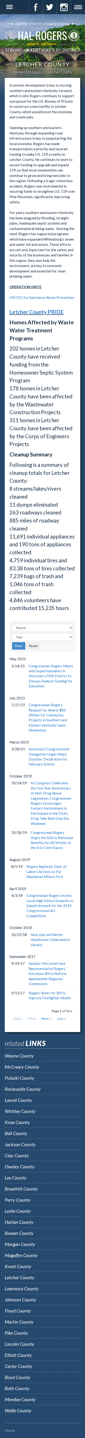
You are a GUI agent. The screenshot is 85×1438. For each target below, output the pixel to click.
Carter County (18, 1366)
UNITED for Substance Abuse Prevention (41, 297)
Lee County (15, 1177)
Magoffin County (21, 1255)
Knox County (17, 1122)
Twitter (49, 7)
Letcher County (59, 72)
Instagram (64, 7)
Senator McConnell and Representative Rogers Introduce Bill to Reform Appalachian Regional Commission (48, 973)
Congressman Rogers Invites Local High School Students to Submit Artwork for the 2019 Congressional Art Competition (49, 905)
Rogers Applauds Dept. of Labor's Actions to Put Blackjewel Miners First (46, 871)
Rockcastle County (23, 1089)
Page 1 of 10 (61, 1011)
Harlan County (19, 1222)
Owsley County (19, 1166)
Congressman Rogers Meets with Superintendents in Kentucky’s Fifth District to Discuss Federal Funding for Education (51, 676)
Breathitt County (21, 1188)
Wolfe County (18, 1410)
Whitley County (20, 1111)
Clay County (17, 1155)
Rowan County (19, 1233)
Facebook (35, 7)
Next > (47, 1018)
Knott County (18, 1266)
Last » (61, 1018)
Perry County (17, 1200)
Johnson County (20, 1299)
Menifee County (20, 1399)
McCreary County (22, 1067)
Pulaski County (19, 1078)
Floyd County (18, 1310)
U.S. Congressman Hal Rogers (42, 36)
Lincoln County (19, 1344)
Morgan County (20, 1244)
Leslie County (18, 1211)
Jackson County (20, 1144)
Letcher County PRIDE (36, 312)
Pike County (16, 1333)
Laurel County (18, 1100)
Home (18, 72)
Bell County (16, 1133)
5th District (35, 72)
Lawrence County (21, 1288)
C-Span (78, 7)
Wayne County (19, 1055)
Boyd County (17, 1377)
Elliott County (18, 1355)
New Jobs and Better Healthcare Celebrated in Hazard (50, 939)
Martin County (19, 1322)
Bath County (17, 1388)
